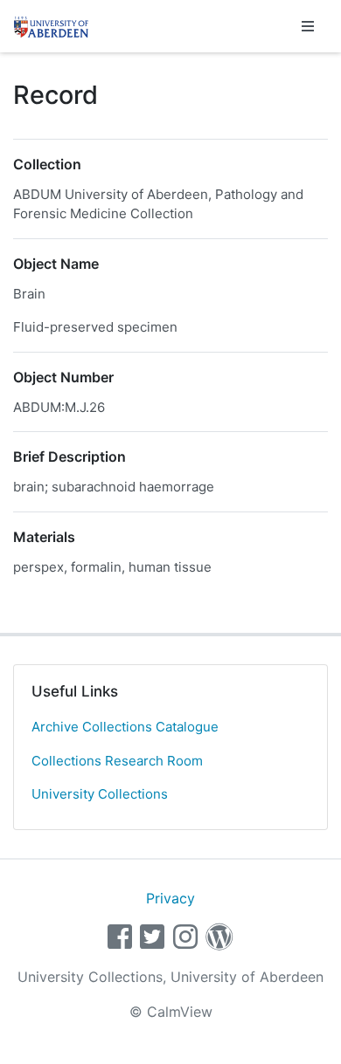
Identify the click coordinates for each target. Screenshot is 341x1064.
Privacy (170, 898)
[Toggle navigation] (308, 26)
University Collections (99, 794)
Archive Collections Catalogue (125, 726)
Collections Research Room (117, 760)
